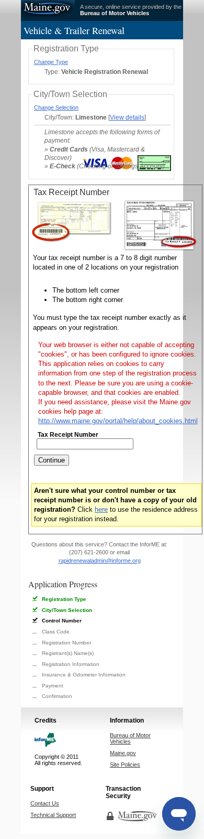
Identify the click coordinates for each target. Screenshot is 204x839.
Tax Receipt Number (68, 434)
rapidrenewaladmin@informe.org (100, 560)
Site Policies (125, 764)
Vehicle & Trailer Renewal (74, 30)
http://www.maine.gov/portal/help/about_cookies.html (118, 421)
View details (127, 117)
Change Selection (56, 107)
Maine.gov (48, 8)
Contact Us (44, 803)
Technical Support (53, 815)
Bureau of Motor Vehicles (130, 738)
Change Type (51, 62)
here (101, 509)
